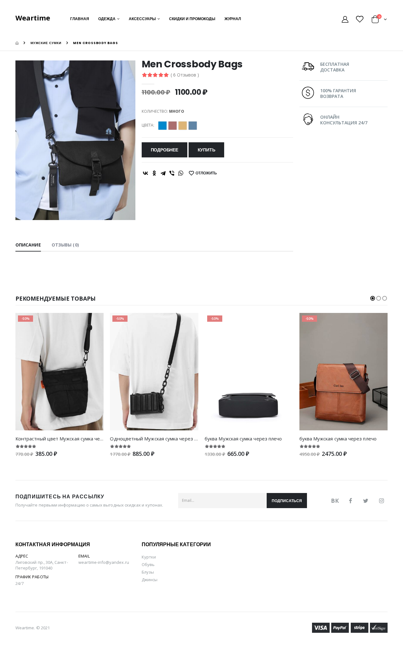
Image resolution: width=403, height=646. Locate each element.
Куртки (149, 557)
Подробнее (164, 150)
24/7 (19, 583)
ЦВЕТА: (148, 125)
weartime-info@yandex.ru (103, 562)
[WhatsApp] (180, 173)
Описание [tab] (28, 245)
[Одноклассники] (154, 173)
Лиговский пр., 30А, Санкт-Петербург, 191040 (41, 565)
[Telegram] (163, 173)
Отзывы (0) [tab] (65, 245)
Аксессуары (142, 18)
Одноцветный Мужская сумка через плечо (158, 438)
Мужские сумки (46, 43)
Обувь (148, 564)
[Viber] (172, 173)
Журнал (232, 18)
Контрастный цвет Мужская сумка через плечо (69, 438)
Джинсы (149, 579)
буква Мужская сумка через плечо (243, 438)
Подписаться (287, 500)
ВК (335, 500)
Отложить (206, 173)
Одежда (107, 18)
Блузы (148, 572)
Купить (206, 150)
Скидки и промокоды (192, 18)
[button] (379, 20)
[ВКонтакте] (145, 173)
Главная (79, 18)
